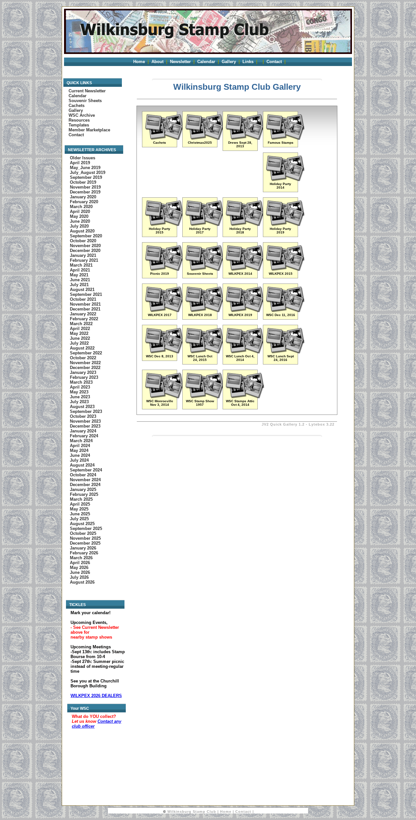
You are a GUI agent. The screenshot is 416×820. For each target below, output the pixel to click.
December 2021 (85, 309)
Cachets (76, 105)
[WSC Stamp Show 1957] (204, 396)
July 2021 (79, 284)
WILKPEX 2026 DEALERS (96, 695)
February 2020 (84, 201)
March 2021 (81, 265)
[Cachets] (164, 138)
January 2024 (83, 431)
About (157, 61)
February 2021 (84, 260)
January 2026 (83, 548)
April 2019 (80, 162)
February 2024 (84, 435)
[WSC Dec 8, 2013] (164, 352)
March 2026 (81, 557)
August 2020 (82, 231)
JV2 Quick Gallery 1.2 (283, 424)
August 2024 (82, 465)
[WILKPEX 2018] (204, 310)
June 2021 (80, 279)
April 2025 (80, 504)
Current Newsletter (87, 90)
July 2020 (79, 226)
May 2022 (79, 333)
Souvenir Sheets (85, 100)
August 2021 (82, 289)
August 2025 (82, 523)
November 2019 (85, 187)
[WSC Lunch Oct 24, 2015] (204, 352)
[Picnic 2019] (164, 269)
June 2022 (80, 338)
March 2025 (81, 499)
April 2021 (80, 270)
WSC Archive (82, 115)
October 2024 (83, 474)
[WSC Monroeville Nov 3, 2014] (164, 396)
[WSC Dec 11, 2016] (285, 310)
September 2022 (86, 352)
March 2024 (81, 440)
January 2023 (83, 372)
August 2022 (82, 348)
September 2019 (86, 177)
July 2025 (79, 518)
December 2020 (85, 250)
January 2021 (83, 255)
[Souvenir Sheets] (204, 269)
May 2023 (79, 392)
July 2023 (79, 401)
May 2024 (79, 450)
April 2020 (80, 211)
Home (139, 61)
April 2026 (80, 562)
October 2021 (83, 299)
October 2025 (83, 533)
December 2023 (85, 426)
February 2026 (84, 552)
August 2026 (82, 582)
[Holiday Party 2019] (285, 224)
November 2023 (85, 421)
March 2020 (81, 206)
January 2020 (83, 196)
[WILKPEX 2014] (245, 269)
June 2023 (80, 396)
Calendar (206, 61)
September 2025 (86, 528)
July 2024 (79, 460)
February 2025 (84, 494)
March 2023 (81, 382)
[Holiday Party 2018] (245, 224)
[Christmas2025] (204, 138)
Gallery (229, 61)
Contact (274, 61)
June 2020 (80, 221)
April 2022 (80, 328)
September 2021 (86, 294)
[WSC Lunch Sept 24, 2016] (285, 352)
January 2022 (83, 313)
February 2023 (84, 377)
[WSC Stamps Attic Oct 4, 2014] (245, 396)
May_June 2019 (85, 167)
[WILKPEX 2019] (245, 310)
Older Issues (82, 157)
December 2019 (85, 192)
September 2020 (86, 235)
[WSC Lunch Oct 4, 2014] (245, 352)
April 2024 (80, 445)
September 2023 (86, 411)
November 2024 (85, 479)
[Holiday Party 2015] (164, 224)
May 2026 (79, 567)
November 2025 (85, 538)
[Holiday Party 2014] (285, 179)
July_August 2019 (87, 172)
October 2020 (83, 240)
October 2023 (83, 416)
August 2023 (82, 406)
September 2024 (86, 470)
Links (248, 61)
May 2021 (79, 274)
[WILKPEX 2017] (164, 310)
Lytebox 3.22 (321, 424)
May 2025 (79, 509)
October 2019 (83, 182)
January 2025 (83, 489)
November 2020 (85, 245)
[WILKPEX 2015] (285, 269)
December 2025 (85, 543)
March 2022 (81, 323)
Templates (79, 125)
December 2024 (85, 484)
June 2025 (80, 513)
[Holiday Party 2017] (204, 224)
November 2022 (85, 362)
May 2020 (79, 216)
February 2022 (84, 318)
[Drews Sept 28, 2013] (245, 138)
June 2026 (80, 572)
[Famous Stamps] (285, 138)
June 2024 (80, 455)
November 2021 (85, 304)
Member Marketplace (89, 129)
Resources (79, 120)
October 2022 (83, 357)
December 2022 (85, 367)
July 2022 (79, 343)
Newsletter (180, 61)
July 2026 (79, 577)
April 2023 (80, 387)
